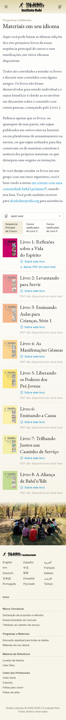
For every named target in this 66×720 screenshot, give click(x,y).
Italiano (48, 573)
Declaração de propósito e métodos (23, 615)
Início (6, 597)
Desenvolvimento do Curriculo (20, 620)
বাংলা (5, 567)
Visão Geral (9, 677)
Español (28, 562)
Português (9, 583)
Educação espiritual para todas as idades (26, 640)
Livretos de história (13, 660)
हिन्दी (25, 573)
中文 (26, 567)
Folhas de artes (11, 692)
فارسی (48, 578)
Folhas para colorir (13, 687)
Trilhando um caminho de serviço (21, 624)
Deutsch (8, 573)
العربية (47, 562)
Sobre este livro (34, 261)
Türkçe (48, 583)
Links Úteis (9, 665)
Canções (8, 682)
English (7, 562)
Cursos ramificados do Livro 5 (52, 228)
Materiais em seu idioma (16, 645)
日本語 (7, 578)
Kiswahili (29, 578)
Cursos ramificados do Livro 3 (32, 228)
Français (49, 567)
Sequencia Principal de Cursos (11, 228)
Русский (29, 583)
